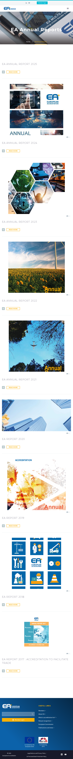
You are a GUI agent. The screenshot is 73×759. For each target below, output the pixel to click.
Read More (13, 72)
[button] (3, 72)
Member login (42, 3)
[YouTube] (29, 3)
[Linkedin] (62, 754)
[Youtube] (65, 754)
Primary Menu (67, 8)
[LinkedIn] (26, 3)
